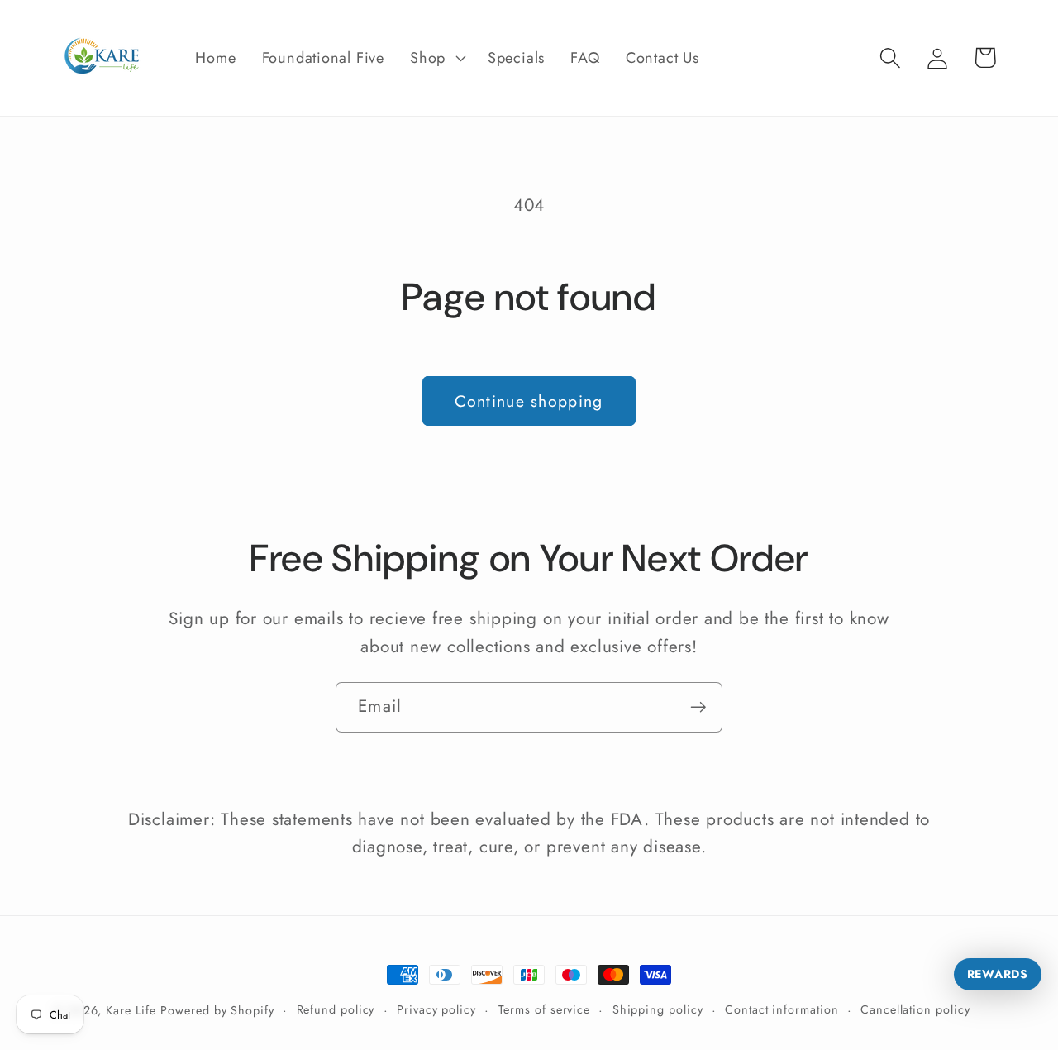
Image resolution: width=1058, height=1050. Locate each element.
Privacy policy (436, 1009)
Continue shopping (529, 401)
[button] (436, 58)
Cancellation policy (915, 1009)
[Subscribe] (698, 707)
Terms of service (544, 1009)
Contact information (781, 1009)
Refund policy (336, 1009)
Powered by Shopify (217, 1010)
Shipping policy (657, 1009)
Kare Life (130, 1010)
